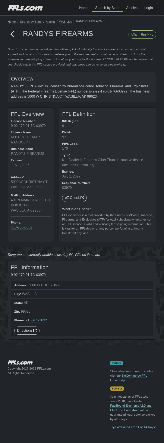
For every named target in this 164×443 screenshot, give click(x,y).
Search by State (107, 8)
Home (83, 8)
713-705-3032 (21, 227)
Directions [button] (25, 330)
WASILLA (65, 21)
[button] (13, 34)
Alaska (50, 21)
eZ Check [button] (73, 198)
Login (148, 8)
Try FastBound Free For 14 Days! (133, 427)
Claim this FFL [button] (142, 34)
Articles (132, 8)
